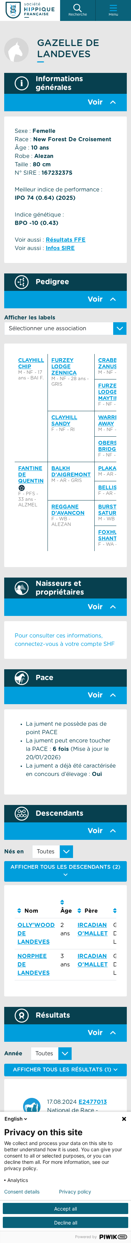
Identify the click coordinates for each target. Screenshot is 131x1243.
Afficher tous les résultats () (63, 1069)
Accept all (65, 1209)
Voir (95, 102)
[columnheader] (36, 907)
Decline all (65, 1223)
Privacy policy (75, 1192)
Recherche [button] (77, 14)
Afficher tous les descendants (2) (65, 867)
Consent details (21, 1192)
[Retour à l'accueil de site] (30, 10)
